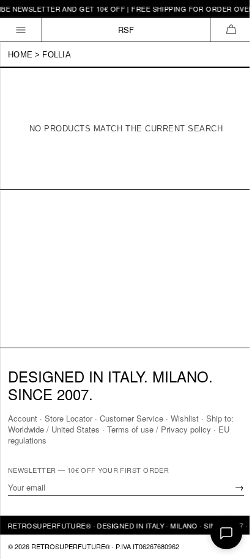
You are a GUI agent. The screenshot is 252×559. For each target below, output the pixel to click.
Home (20, 54)
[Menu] (21, 30)
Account (22, 418)
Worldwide (26, 429)
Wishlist (185, 418)
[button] (231, 30)
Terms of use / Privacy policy (159, 429)
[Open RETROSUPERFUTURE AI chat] (226, 533)
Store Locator (68, 418)
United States (75, 429)
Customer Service (131, 418)
